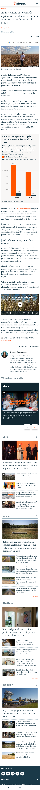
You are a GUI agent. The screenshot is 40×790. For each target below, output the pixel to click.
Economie (8, 684)
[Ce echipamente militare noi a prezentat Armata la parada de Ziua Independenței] (8, 476)
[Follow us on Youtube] (8, 773)
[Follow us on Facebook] (3, 773)
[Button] (34, 36)
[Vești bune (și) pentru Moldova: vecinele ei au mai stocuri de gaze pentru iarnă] (20, 698)
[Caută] (32, 787)
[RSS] (17, 773)
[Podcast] (20, 787)
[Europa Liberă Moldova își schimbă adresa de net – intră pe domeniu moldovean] (8, 495)
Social (4, 9)
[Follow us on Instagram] (13, 773)
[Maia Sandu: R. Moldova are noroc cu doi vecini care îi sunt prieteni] (8, 485)
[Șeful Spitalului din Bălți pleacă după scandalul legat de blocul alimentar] (8, 672)
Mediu (6, 516)
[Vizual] (8, 787)
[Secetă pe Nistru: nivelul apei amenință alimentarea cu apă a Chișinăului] (8, 591)
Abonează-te (6, 341)
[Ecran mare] (37, 313)
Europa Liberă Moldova (13, 300)
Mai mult (35, 597)
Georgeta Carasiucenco (9, 28)
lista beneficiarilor (23, 209)
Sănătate (7, 603)
